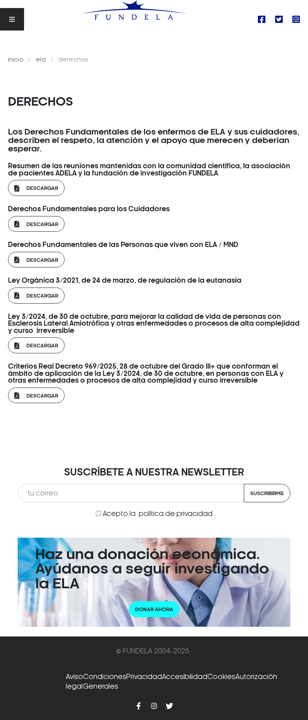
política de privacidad (176, 513)
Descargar (38, 188)
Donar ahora (154, 609)
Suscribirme (267, 493)
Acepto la (158, 513)
